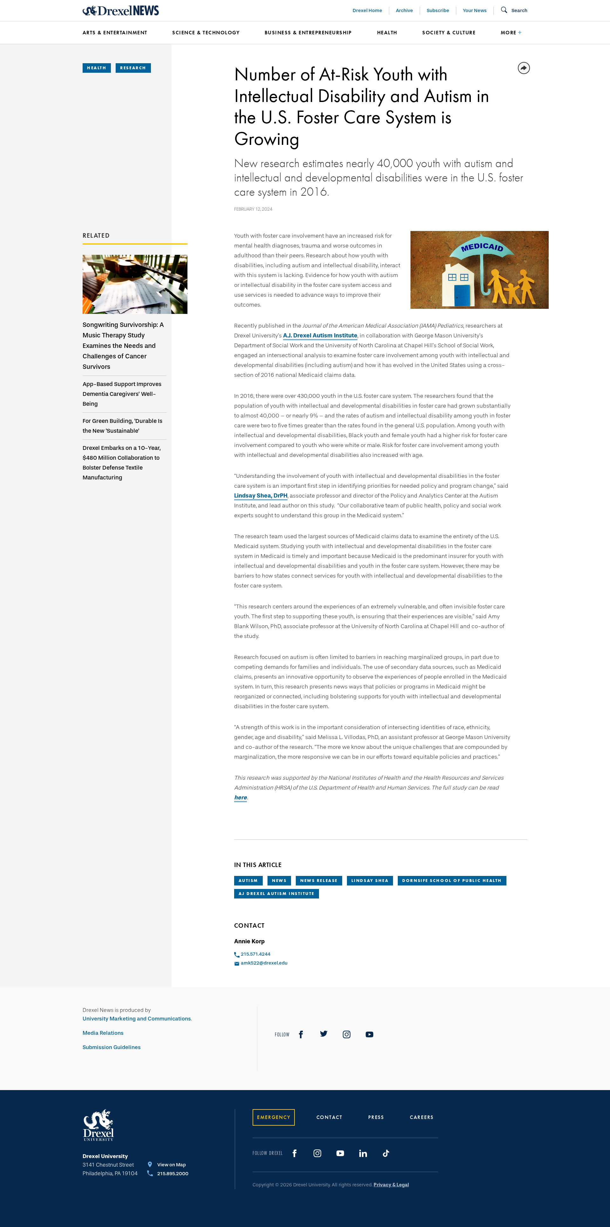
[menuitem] (118, 33)
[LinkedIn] (363, 1153)
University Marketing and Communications (137, 1018)
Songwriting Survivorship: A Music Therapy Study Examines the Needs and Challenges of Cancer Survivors (123, 345)
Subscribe (438, 10)
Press (376, 1117)
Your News (475, 10)
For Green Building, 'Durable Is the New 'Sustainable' (122, 425)
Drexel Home (367, 10)
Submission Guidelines (112, 1047)
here (240, 797)
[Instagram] (346, 1034)
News (279, 880)
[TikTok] (386, 1153)
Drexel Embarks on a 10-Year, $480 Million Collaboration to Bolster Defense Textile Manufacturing (122, 462)
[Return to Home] (121, 10)
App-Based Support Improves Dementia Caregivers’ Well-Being (122, 394)
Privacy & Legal (391, 1185)
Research (133, 68)
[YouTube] (369, 1034)
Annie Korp (249, 941)
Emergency (273, 1117)
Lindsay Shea (370, 880)
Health (387, 32)
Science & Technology (206, 32)
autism (248, 880)
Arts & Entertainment (115, 32)
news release (319, 880)
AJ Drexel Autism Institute (277, 893)
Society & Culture (449, 32)
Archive (404, 10)
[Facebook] (301, 1034)
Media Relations (103, 1033)
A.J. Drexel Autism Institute (320, 335)
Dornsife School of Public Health (452, 880)
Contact (329, 1117)
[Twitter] (324, 1034)
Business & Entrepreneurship (308, 32)
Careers (422, 1117)
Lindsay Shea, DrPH (261, 495)
